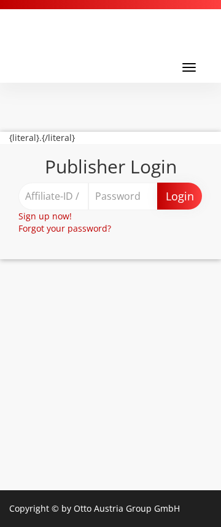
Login (180, 196)
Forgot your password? (64, 228)
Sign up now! (45, 216)
